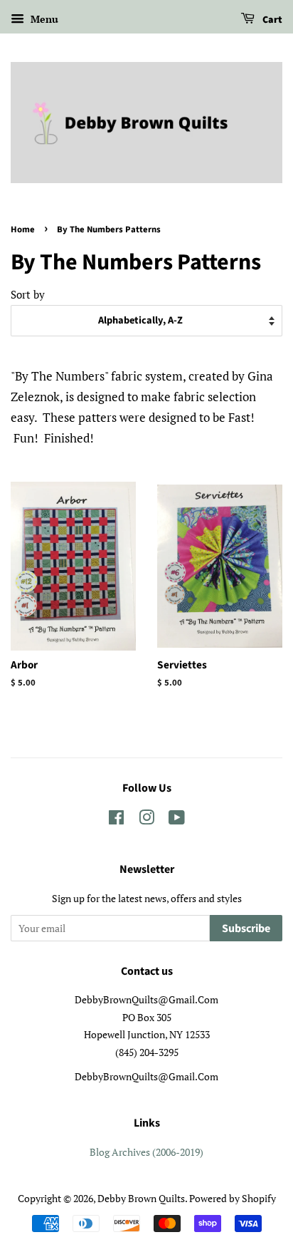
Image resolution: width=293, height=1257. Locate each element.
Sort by (28, 294)
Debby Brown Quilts (141, 1198)
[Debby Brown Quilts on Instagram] (146, 820)
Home (23, 229)
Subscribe (246, 928)
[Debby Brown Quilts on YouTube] (177, 820)
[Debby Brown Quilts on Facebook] (116, 820)
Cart (271, 20)
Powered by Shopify (232, 1198)
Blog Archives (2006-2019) (146, 1152)
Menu (43, 19)
